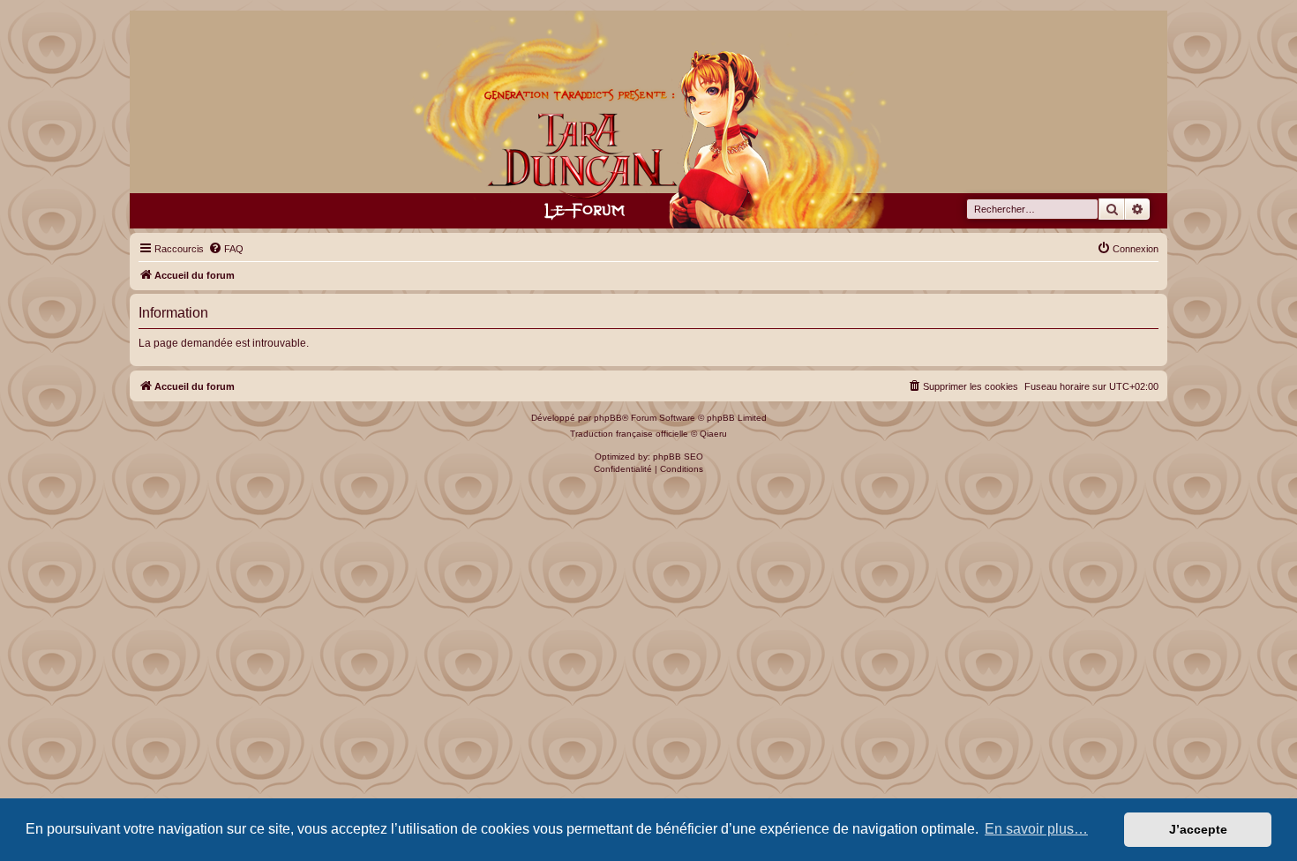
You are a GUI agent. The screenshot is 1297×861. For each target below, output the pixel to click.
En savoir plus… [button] (1036, 828)
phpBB (608, 418)
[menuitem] (226, 248)
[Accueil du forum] (649, 119)
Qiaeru (713, 433)
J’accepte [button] (1198, 829)
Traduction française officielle (629, 433)
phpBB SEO (678, 456)
